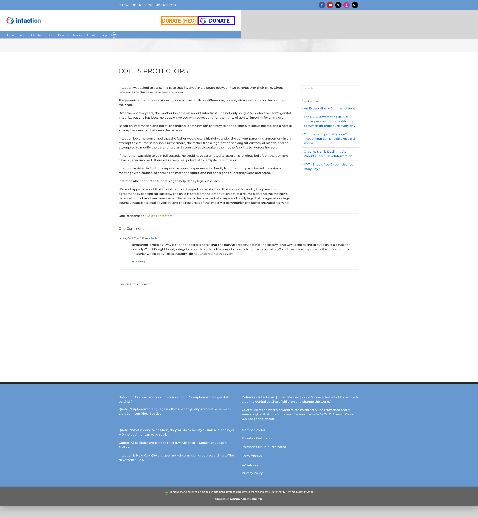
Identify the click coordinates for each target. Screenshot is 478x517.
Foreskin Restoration (257, 438)
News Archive (252, 455)
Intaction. (234, 498)
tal (120, 238)
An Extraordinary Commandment (329, 108)
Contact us (250, 464)
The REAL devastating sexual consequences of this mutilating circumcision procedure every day (329, 121)
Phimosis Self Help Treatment (264, 447)
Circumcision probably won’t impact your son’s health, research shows (330, 138)
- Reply (153, 238)
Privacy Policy (252, 473)
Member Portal (253, 430)
